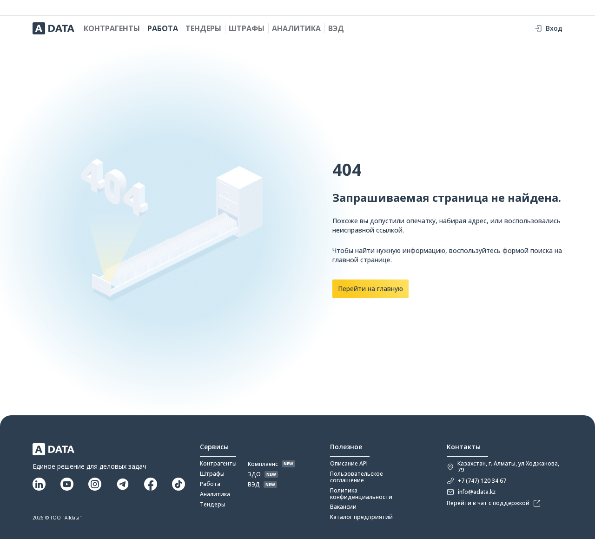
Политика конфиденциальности (361, 493)
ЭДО (254, 474)
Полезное (346, 447)
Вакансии (343, 507)
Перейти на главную (370, 288)
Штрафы (246, 28)
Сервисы (214, 447)
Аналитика (296, 28)
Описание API (349, 463)
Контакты (464, 447)
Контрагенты (112, 28)
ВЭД (336, 28)
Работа (162, 28)
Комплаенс (263, 464)
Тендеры (203, 28)
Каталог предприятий (361, 517)
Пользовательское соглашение (356, 477)
